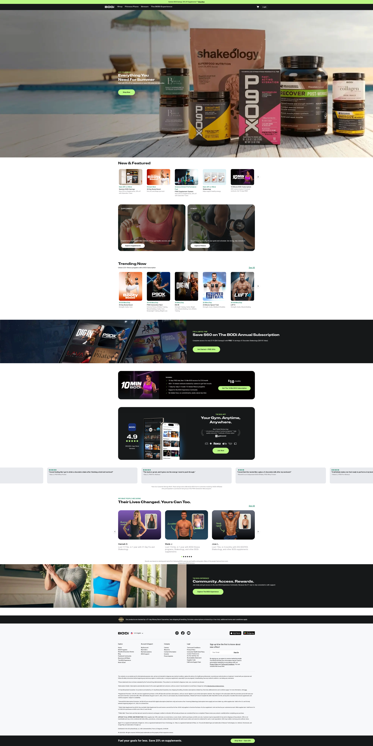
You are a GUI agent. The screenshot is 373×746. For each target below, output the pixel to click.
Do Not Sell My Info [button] (193, 656)
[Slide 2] (183, 556)
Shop (119, 7)
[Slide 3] (185, 556)
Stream (145, 7)
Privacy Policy (214, 664)
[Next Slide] (258, 177)
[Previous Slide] (115, 532)
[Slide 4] (187, 556)
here (245, 690)
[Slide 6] (191, 556)
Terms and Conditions (227, 664)
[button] (186, 227)
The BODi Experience (161, 7)
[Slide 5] (189, 556)
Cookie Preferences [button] (193, 654)
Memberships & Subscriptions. (216, 686)
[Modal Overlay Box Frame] (226, 654)
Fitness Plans (132, 7)
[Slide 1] (181, 556)
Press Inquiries (168, 656)
